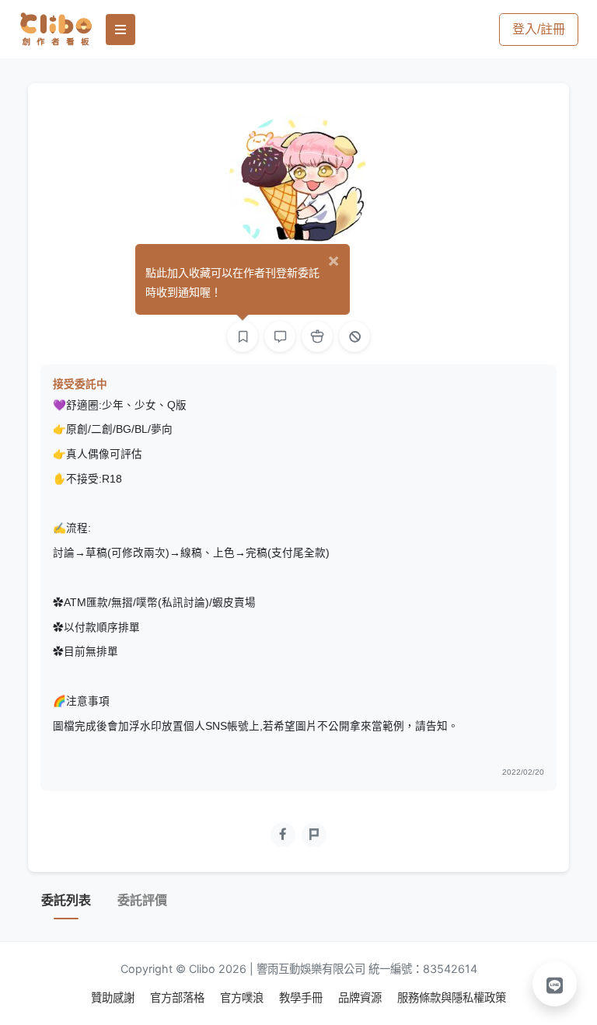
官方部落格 (179, 997)
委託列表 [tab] (66, 900)
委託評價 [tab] (142, 900)
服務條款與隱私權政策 (451, 997)
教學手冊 (302, 997)
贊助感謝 (114, 997)
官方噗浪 (243, 997)
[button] (555, 983)
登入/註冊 (538, 29)
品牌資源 (361, 997)
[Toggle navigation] (120, 29)
